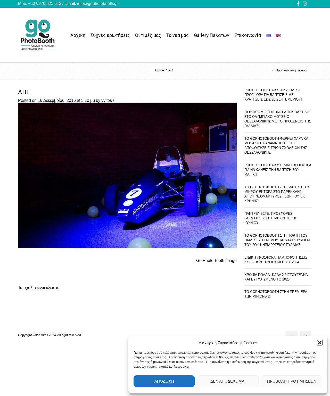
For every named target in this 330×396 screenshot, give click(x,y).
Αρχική (77, 35)
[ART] (127, 175)
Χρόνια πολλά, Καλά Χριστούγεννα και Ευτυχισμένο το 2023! (276, 277)
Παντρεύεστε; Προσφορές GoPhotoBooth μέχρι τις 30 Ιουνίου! (270, 218)
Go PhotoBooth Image (216, 260)
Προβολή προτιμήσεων (291, 381)
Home (159, 70)
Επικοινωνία (247, 35)
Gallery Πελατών (211, 35)
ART (24, 92)
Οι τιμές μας (148, 35)
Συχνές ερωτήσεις (110, 35)
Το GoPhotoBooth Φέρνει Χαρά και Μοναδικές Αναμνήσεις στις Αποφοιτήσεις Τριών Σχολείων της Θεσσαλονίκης (276, 145)
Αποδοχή (164, 381)
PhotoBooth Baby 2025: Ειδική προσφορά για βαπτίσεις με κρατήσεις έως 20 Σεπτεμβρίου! (273, 94)
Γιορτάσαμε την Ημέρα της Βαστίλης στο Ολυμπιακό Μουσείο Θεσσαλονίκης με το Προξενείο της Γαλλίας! (277, 119)
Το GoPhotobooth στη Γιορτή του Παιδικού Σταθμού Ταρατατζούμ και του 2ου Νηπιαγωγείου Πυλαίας (277, 240)
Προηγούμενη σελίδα (291, 70)
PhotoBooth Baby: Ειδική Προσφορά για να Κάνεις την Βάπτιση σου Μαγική (277, 169)
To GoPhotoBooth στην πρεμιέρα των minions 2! (275, 294)
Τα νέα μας (177, 35)
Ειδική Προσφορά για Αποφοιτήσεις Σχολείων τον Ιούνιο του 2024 (275, 259)
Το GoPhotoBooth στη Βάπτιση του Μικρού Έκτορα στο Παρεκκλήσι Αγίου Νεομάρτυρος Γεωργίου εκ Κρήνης (277, 194)
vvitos (106, 100)
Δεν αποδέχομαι (227, 381)
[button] (319, 342)
